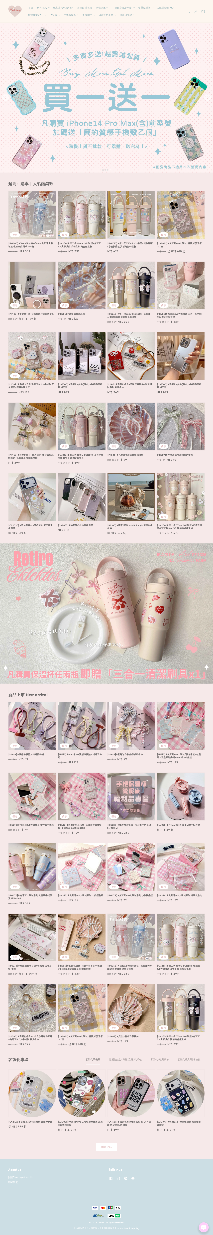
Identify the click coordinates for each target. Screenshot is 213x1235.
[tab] (103, 170)
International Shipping (128, 1228)
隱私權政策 (109, 1228)
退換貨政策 (79, 1228)
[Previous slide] (5, 97)
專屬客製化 (144, 7)
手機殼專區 (70, 14)
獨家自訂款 (126, 14)
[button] (188, 11)
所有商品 (42, 7)
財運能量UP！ (35, 14)
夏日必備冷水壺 (123, 7)
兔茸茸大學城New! (63, 7)
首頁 (30, 7)
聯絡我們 (13, 1182)
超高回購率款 (84, 7)
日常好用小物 (106, 14)
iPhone (53, 14)
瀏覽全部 (106, 1146)
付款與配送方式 (94, 1228)
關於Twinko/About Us (20, 1177)
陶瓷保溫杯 (102, 7)
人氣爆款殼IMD (165, 7)
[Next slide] (207, 97)
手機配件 (87, 14)
